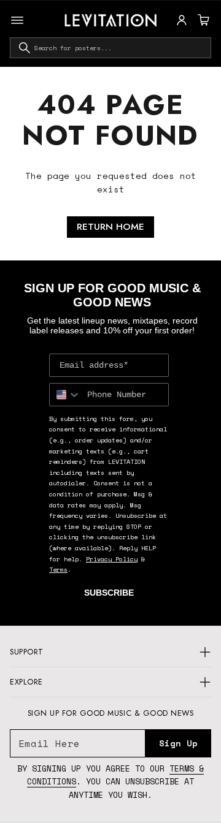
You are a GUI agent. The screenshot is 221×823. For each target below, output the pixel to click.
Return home (110, 226)
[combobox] (110, 48)
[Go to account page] (182, 20)
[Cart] (202, 20)
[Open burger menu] (17, 20)
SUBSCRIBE (109, 592)
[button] (202, 20)
